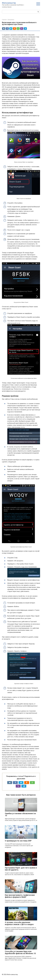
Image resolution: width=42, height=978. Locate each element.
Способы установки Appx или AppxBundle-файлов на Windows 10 (20, 952)
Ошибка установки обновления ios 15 (20, 814)
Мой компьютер (9, 3)
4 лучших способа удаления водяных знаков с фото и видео (19, 923)
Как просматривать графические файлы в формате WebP (20, 896)
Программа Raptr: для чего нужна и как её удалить (21, 869)
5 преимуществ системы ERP (18, 841)
